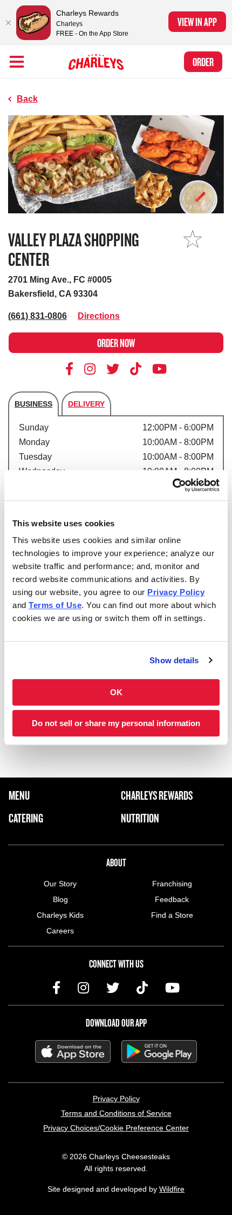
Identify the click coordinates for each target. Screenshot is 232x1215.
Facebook (71, 368)
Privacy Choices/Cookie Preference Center (116, 1127)
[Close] (8, 22)
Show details (174, 660)
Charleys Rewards (157, 795)
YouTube (159, 368)
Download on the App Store (73, 1051)
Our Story (60, 883)
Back (27, 98)
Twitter (113, 368)
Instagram (90, 368)
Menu (19, 795)
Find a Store (172, 915)
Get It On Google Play (159, 1051)
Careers (60, 931)
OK (116, 692)
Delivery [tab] (86, 404)
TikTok (136, 368)
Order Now (116, 343)
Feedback (172, 899)
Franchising (172, 883)
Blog (60, 899)
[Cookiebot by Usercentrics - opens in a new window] (172, 485)
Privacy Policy (116, 1098)
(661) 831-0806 (37, 316)
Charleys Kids (60, 915)
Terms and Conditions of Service (116, 1113)
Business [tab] (33, 404)
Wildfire (172, 1189)
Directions (99, 316)
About (116, 862)
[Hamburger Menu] (17, 62)
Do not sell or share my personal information (116, 723)
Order (203, 62)
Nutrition (140, 818)
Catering (26, 818)
